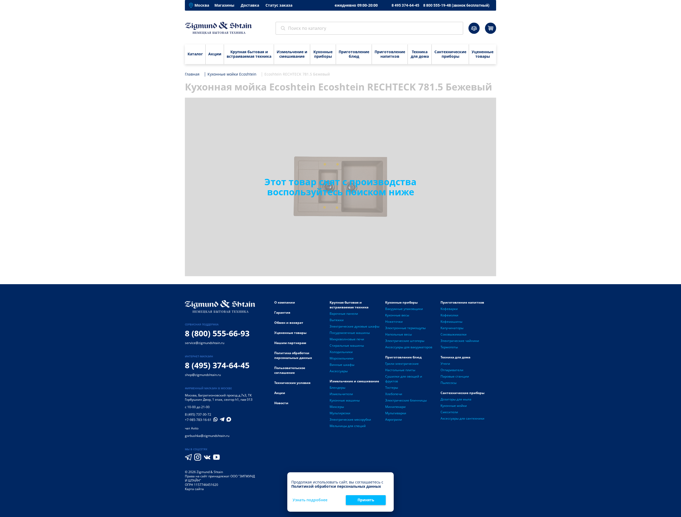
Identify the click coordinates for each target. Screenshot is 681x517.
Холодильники (341, 352)
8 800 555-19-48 (456, 5)
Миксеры (337, 406)
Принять (366, 499)
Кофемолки (449, 315)
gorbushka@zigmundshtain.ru (207, 435)
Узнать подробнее (310, 500)
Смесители (449, 412)
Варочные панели (344, 313)
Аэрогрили (393, 419)
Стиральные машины (347, 345)
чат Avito (191, 428)
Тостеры (391, 387)
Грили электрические (402, 363)
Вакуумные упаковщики (404, 309)
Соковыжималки (454, 334)
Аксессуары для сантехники (462, 418)
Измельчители (341, 394)
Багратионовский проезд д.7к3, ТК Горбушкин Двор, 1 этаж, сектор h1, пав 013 (218, 397)
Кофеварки (449, 309)
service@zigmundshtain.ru (204, 343)
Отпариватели (452, 370)
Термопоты (449, 347)
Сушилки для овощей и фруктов (403, 378)
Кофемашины (451, 321)
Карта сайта (194, 489)
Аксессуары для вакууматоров (408, 347)
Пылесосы (448, 382)
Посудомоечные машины (350, 332)
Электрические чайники (460, 340)
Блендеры (337, 387)
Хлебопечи (393, 394)
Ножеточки (394, 321)
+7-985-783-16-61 (198, 420)
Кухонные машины (345, 400)
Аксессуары (339, 371)
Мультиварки (395, 413)
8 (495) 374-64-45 (217, 365)
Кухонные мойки (454, 405)
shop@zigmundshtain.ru (203, 375)
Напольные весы (398, 334)
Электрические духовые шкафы (354, 326)
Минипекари (395, 406)
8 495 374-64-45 (405, 5)
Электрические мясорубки (350, 419)
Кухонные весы (397, 315)
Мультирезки (340, 413)
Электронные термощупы (405, 328)
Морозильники (342, 358)
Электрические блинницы (406, 400)
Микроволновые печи (347, 339)
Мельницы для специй (348, 426)
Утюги (445, 363)
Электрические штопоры (404, 340)
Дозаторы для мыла (456, 399)
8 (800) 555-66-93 (217, 333)
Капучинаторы (452, 328)
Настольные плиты (400, 370)
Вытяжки (337, 320)
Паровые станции (455, 376)
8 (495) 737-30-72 (198, 414)
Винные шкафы (342, 364)
